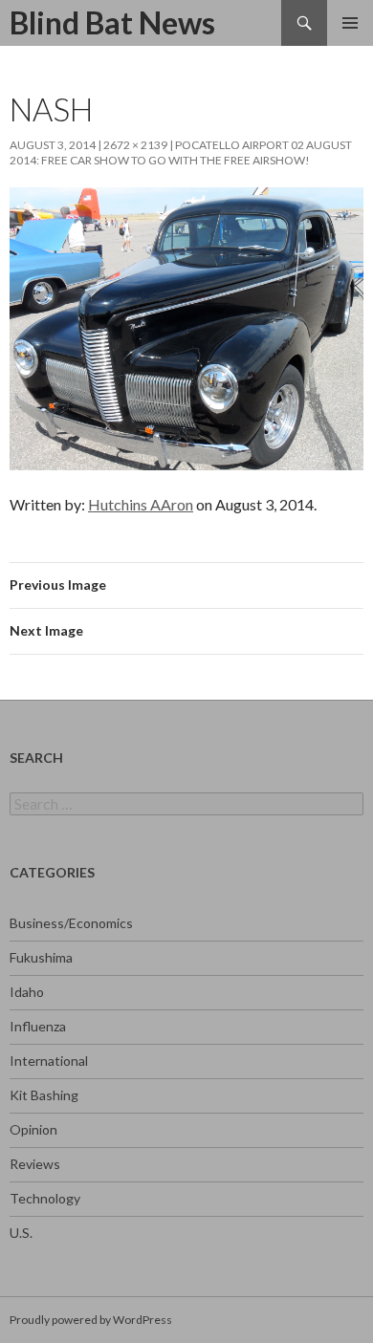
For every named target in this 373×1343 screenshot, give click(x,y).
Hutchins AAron (140, 504)
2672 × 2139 (135, 145)
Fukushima (41, 957)
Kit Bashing (44, 1095)
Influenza (38, 1026)
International (49, 1060)
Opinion (33, 1129)
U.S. (21, 1232)
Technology (45, 1198)
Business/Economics (71, 923)
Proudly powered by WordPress (91, 1319)
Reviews (35, 1164)
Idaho (27, 992)
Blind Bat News (112, 22)
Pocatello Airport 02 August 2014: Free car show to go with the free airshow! (181, 152)
